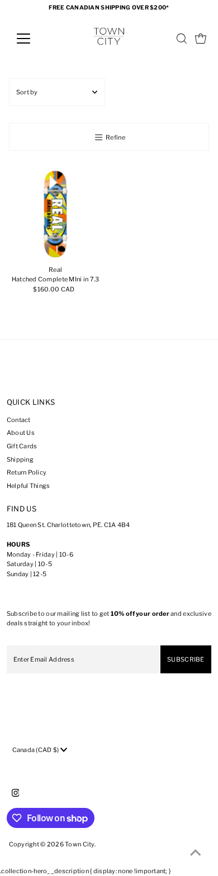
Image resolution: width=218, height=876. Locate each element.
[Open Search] (182, 38)
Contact (19, 420)
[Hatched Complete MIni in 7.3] (55, 214)
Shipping (20, 459)
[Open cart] (200, 38)
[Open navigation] (32, 38)
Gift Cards (22, 446)
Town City (79, 844)
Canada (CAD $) (36, 750)
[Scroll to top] (195, 854)
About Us (21, 433)
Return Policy (27, 472)
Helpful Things (28, 486)
